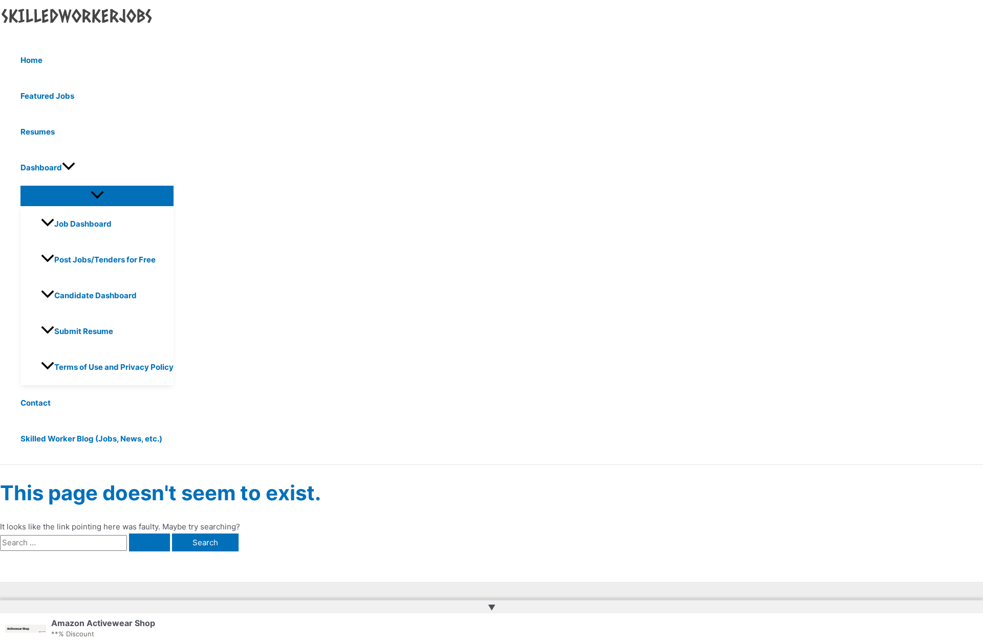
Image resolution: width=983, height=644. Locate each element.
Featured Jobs (47, 96)
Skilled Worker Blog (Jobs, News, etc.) (91, 438)
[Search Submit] (149, 542)
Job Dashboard (83, 224)
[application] (68, 168)
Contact (35, 403)
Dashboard (41, 167)
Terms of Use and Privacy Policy (114, 367)
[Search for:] (86, 542)
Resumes (37, 132)
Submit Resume (83, 331)
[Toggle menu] (97, 195)
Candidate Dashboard (95, 295)
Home (31, 60)
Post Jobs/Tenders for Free (105, 259)
